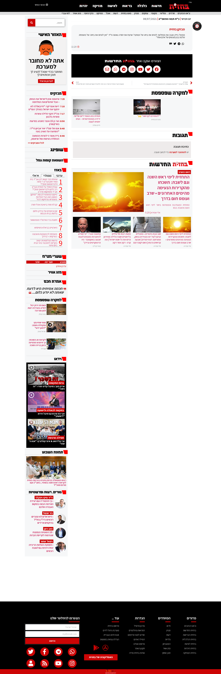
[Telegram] (58, 651)
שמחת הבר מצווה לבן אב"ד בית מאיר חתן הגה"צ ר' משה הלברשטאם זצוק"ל (44, 181)
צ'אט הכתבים (184, 13)
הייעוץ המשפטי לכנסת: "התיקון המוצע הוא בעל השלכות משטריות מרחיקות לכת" (44, 197)
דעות (115, 13)
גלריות (167, 639)
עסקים (145, 13)
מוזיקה (99, 13)
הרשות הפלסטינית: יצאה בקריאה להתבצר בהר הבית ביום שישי (45, 243)
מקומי (154, 13)
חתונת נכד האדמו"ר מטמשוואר (43, 220)
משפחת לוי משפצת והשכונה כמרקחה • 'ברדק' (44, 235)
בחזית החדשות (189, 630)
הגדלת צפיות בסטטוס (109, 639)
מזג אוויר (77, 13)
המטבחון (166, 643)
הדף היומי (88, 13)
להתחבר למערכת (177, 152)
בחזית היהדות (190, 648)
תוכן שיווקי (166, 652)
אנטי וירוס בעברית (111, 634)
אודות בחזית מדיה (137, 652)
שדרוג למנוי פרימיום (136, 634)
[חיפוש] (31, 22)
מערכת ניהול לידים (111, 630)
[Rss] (44, 663)
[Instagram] (72, 663)
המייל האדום (139, 639)
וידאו (168, 625)
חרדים (172, 13)
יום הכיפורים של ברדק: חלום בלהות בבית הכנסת (45, 212)
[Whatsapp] (72, 651)
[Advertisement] (110, 579)
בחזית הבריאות (189, 634)
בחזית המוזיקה (189, 652)
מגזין (136, 13)
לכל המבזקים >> (36, 142)
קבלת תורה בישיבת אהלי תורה (44, 204)
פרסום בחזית (113, 625)
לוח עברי (66, 13)
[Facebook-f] (44, 651)
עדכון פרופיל (139, 625)
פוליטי (163, 13)
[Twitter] (30, 651)
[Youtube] (58, 663)
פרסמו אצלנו (139, 643)
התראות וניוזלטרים (137, 630)
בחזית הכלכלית (189, 639)
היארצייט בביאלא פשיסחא (45, 227)
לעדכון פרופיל (46, 81)
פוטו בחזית (126, 13)
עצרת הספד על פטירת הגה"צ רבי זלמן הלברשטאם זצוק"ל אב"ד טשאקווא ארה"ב (44, 189)
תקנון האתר (140, 648)
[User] (30, 663)
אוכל (108, 13)
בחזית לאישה (190, 643)
